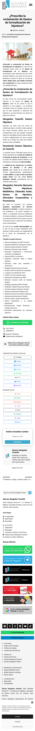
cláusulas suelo (8, 69)
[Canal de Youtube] (17, 590)
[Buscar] (29, 492)
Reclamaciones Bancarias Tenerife (16, 296)
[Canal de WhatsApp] (17, 550)
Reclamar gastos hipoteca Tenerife (16, 247)
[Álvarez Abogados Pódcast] (17, 570)
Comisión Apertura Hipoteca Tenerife (17, 289)
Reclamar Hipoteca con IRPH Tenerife (17, 242)
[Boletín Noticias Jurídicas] (17, 600)
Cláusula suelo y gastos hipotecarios (17, 298)
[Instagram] (15, 626)
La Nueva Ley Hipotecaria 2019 (15, 273)
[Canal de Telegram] (17, 560)
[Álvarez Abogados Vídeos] (17, 580)
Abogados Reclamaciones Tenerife (16, 268)
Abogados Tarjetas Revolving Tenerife (17, 287)
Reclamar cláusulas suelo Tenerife (16, 249)
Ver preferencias (17, 726)
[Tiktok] (30, 626)
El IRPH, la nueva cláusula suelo (15, 275)
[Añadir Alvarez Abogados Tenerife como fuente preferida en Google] (17, 610)
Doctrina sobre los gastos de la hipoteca (18, 270)
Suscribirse (17, 442)
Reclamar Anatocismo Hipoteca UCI (16, 291)
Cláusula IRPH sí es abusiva (14, 256)
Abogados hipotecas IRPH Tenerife (16, 284)
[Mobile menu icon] (30, 5)
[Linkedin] (20, 626)
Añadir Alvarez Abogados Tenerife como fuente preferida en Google (18, 344)
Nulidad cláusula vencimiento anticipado (18, 294)
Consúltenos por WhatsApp (19, 322)
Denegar (17, 721)
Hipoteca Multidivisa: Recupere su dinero (18, 245)
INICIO (4, 34)
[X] (9, 626)
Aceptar (17, 716)
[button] (32, 702)
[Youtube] (25, 626)
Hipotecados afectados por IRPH (15, 277)
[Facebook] (4, 626)
